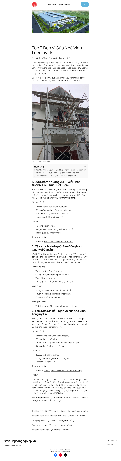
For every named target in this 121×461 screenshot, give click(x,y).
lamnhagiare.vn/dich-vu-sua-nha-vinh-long (63, 370)
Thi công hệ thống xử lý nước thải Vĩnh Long (51, 429)
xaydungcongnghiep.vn (59, 4)
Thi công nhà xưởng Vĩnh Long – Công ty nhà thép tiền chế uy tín (60, 411)
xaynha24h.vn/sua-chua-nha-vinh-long (61, 306)
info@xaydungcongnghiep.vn (62, 451)
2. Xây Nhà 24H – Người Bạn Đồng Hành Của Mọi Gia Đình (56, 173)
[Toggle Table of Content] (84, 166)
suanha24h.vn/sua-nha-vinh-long (58, 241)
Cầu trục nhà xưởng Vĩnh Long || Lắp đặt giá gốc (52, 425)
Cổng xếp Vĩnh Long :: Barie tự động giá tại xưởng (53, 420)
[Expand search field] (85, 4)
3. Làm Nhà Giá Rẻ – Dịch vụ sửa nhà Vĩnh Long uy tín (55, 176)
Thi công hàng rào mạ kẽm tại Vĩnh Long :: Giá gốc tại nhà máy (58, 415)
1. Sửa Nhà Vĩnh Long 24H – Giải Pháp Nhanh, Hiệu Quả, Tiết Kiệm (60, 170)
